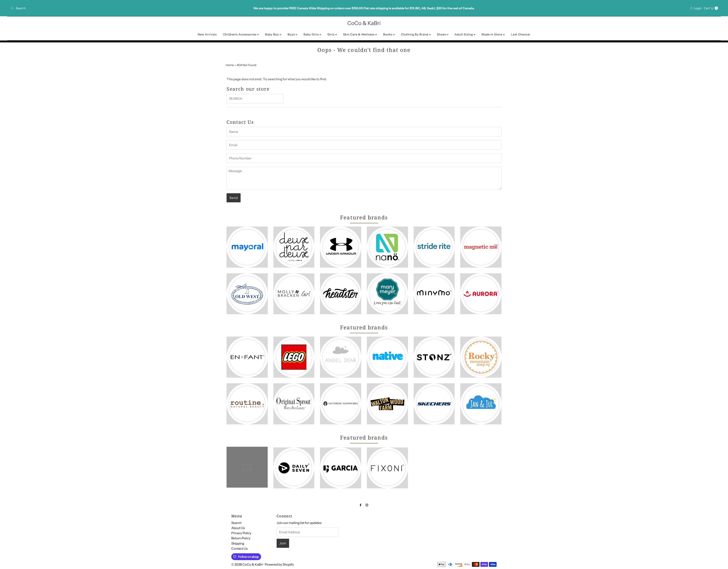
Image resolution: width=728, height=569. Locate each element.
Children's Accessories (240, 34)
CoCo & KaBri (364, 23)
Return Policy (240, 538)
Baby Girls (311, 34)
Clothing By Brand (415, 34)
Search (236, 523)
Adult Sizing (464, 34)
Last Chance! (520, 34)
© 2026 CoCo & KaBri (247, 564)
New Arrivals (207, 34)
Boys (292, 34)
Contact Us (239, 548)
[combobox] (126, 8)
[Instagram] (367, 504)
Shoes (442, 34)
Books (388, 34)
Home (230, 65)
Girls (331, 34)
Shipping (237, 543)
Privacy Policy (241, 533)
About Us (238, 528)
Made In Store (492, 34)
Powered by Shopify (279, 564)
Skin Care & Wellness (359, 34)
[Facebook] (360, 504)
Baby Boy (272, 34)
